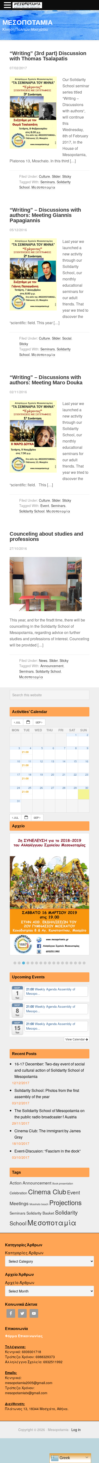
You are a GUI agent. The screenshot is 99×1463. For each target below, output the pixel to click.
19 (41, 774)
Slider (56, 176)
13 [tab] (66, 963)
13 (52, 761)
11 (29, 761)
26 (41, 788)
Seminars (47, 181)
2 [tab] (19, 963)
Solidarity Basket (40, 1213)
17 (18, 774)
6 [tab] (36, 963)
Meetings (19, 1203)
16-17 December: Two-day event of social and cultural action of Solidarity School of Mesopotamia (49, 1070)
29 (75, 788)
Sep (38, 722)
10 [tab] (53, 963)
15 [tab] (75, 963)
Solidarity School (31, 511)
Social (66, 338)
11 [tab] (58, 963)
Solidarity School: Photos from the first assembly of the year (46, 1093)
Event (44, 505)
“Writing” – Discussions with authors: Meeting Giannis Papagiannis (45, 215)
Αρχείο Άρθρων (19, 1282)
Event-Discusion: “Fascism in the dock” (47, 1151)
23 (86, 774)
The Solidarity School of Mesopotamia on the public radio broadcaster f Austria (49, 1114)
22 (75, 774)
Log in (76, 1429)
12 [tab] (62, 963)
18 (29, 774)
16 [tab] (79, 963)
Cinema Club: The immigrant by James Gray (47, 1134)
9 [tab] (49, 963)
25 (29, 788)
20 (52, 774)
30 (86, 788)
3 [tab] (23, 963)
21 (63, 774)
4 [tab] (27, 963)
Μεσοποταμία (43, 187)
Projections (65, 1202)
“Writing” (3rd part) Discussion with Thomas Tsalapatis (48, 56)
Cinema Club (47, 1191)
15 (75, 761)
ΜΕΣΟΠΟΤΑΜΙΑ (27, 22)
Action (16, 1183)
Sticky (66, 176)
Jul (18, 722)
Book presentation (62, 1183)
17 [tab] (84, 963)
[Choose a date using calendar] (28, 722)
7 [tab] (40, 963)
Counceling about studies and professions (46, 536)
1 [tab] (14, 963)
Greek (64, 1458)
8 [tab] (45, 963)
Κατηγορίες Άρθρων (24, 1252)
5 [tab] (32, 963)
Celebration (18, 1193)
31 (18, 801)
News (43, 660)
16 (86, 761)
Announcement (51, 665)
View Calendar (75, 1039)
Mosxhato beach (39, 1204)
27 (52, 788)
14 (63, 761)
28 (63, 788)
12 (41, 761)
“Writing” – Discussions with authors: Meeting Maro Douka (46, 380)
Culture (44, 176)
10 (18, 761)
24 (18, 788)
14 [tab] (71, 963)
